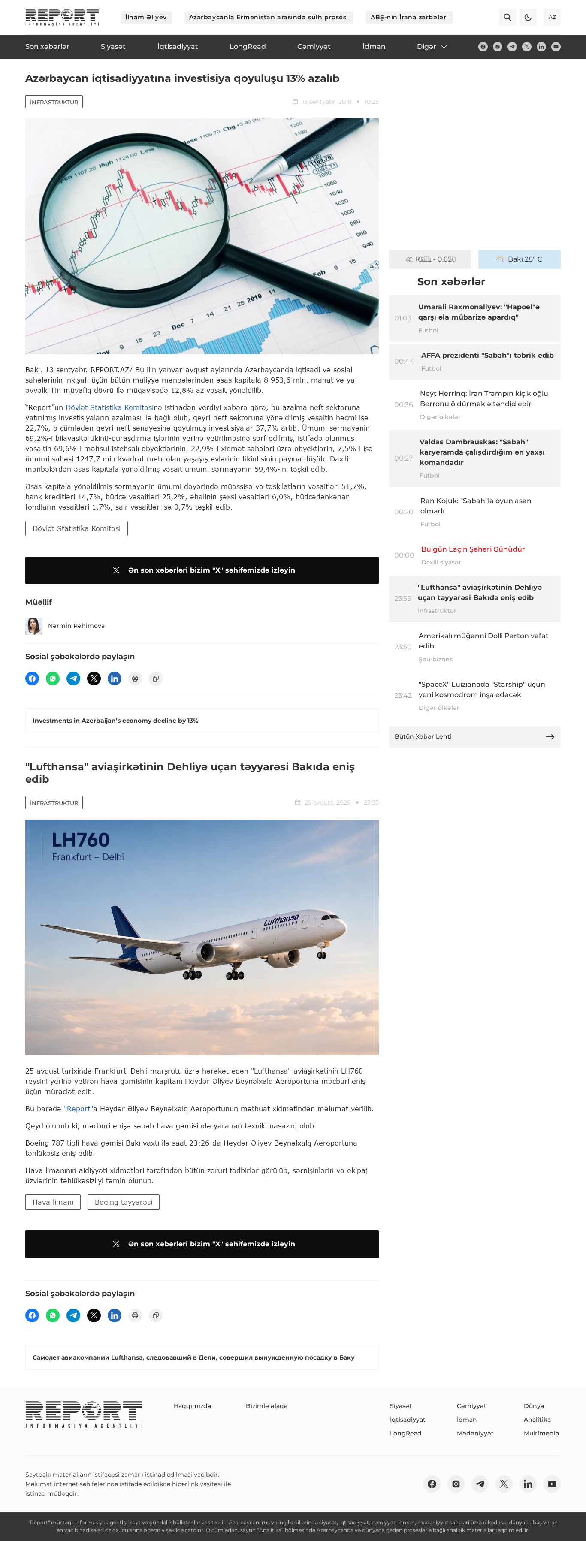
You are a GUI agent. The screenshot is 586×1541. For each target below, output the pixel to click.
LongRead (406, 1433)
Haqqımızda (192, 1406)
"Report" (78, 1108)
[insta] (497, 46)
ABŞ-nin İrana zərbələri (409, 17)
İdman (467, 1419)
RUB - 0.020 (435, 259)
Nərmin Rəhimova (76, 626)
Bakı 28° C (525, 259)
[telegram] (512, 46)
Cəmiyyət (471, 1406)
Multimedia (541, 1433)
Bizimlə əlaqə (267, 1406)
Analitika (537, 1419)
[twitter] (527, 46)
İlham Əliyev (146, 17)
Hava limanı (53, 1202)
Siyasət (401, 1406)
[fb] (483, 46)
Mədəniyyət (475, 1433)
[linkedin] (541, 46)
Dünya (534, 1406)
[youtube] (556, 46)
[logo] (62, 17)
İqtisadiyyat (408, 1419)
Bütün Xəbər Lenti (423, 736)
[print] (135, 678)
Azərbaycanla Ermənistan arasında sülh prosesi (268, 17)
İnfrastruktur (54, 102)
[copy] (156, 678)
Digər (426, 46)
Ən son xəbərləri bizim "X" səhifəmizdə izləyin (211, 570)
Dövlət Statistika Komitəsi (110, 407)
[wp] (53, 678)
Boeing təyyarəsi (123, 1202)
